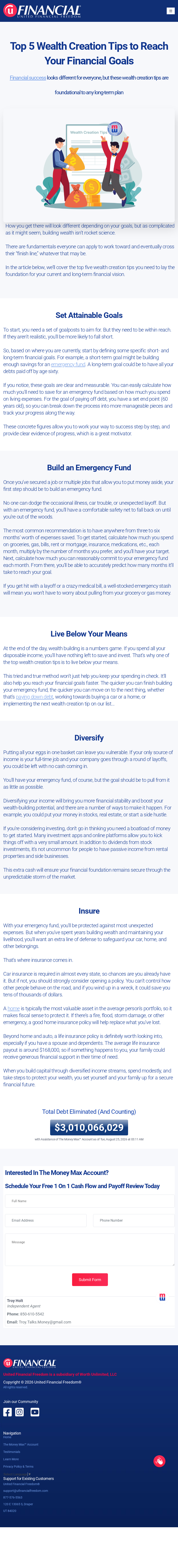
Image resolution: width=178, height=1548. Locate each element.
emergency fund (68, 364)
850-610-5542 (32, 1314)
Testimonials (11, 1452)
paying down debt (34, 697)
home (14, 1008)
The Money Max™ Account (20, 1444)
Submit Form (90, 1279)
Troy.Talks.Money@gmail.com (45, 1322)
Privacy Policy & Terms (18, 1466)
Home (7, 1437)
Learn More (11, 1459)
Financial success (28, 78)
